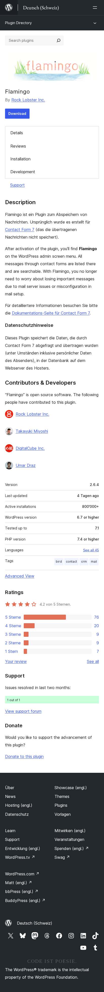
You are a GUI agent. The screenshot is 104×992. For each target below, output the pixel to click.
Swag (62, 857)
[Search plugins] (59, 40)
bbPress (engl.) (21, 891)
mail (94, 561)
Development (22, 171)
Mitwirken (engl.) (70, 830)
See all (93, 661)
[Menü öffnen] (96, 7)
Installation (20, 158)
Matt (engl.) (18, 882)
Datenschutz (17, 814)
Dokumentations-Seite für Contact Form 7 (51, 312)
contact (71, 561)
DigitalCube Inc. (30, 448)
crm (84, 561)
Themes (62, 796)
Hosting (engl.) (18, 805)
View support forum (23, 711)
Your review (16, 661)
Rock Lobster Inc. (28, 99)
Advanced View (19, 575)
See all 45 (91, 550)
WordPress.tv (20, 857)
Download (17, 113)
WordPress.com (22, 873)
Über (9, 787)
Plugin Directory (18, 23)
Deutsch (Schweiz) (34, 923)
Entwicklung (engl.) (22, 848)
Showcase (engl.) (71, 787)
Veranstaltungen (69, 839)
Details (16, 132)
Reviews (18, 146)
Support (17, 185)
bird (59, 561)
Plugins (61, 805)
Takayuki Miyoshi (32, 431)
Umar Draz (26, 465)
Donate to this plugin (24, 756)
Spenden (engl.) (72, 848)
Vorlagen (63, 814)
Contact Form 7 (19, 229)
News (10, 796)
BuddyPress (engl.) (25, 900)
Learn (10, 830)
